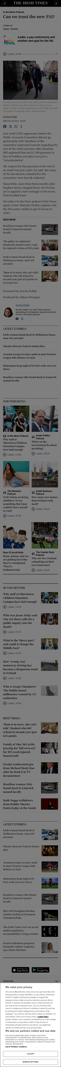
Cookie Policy (43, 1017)
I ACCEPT (30, 1054)
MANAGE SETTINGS (30, 1062)
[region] (30, 1025)
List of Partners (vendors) (16, 1047)
